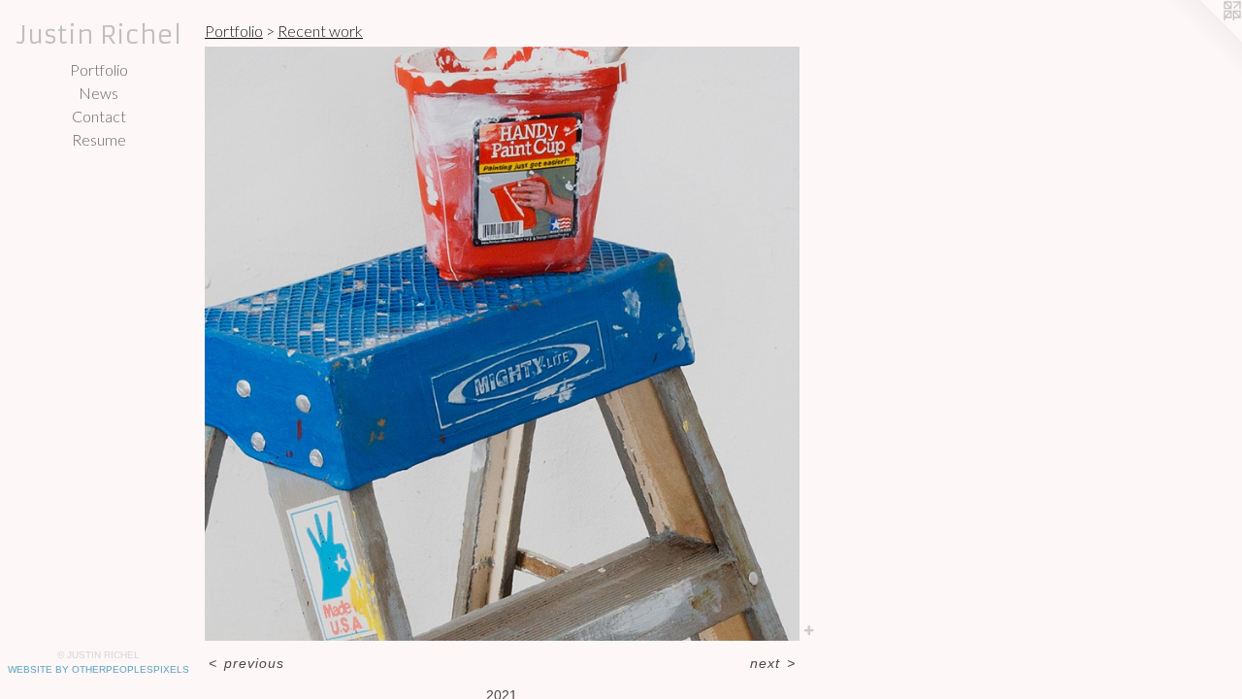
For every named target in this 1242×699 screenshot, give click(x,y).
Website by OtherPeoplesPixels (98, 669)
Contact (99, 116)
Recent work (320, 30)
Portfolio (99, 69)
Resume (99, 139)
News (98, 92)
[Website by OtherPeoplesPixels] (1203, 39)
